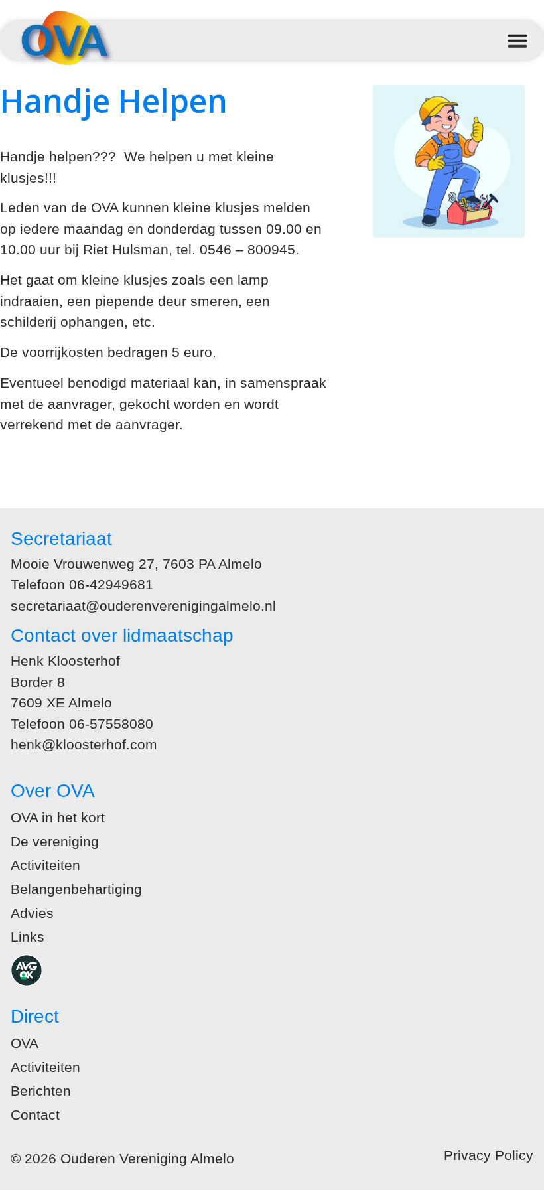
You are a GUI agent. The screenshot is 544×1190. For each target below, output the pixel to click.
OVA (24, 1043)
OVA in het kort (58, 817)
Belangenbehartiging (76, 889)
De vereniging (55, 841)
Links (27, 936)
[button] (517, 40)
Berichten (41, 1090)
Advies (32, 913)
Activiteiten (45, 865)
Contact (35, 1114)
